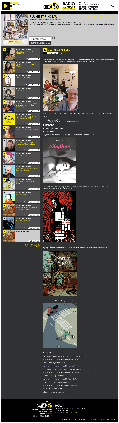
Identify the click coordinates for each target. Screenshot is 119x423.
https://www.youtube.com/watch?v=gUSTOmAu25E (61, 372)
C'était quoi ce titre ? (65, 408)
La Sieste (17, 5)
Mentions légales (111, 419)
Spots (71, 410)
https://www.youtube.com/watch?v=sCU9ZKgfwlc (60, 385)
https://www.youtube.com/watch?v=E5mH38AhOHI (61, 359)
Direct (16, 3)
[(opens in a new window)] (56, 406)
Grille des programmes (89, 5)
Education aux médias (88, 9)
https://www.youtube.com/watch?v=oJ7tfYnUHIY (60, 366)
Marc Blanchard (82, 419)
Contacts (82, 408)
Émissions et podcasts (88, 7)
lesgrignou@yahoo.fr (57, 392)
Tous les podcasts (32, 244)
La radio (82, 3)
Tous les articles (32, 246)
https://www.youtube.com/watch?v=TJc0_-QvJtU (60, 379)
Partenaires (61, 410)
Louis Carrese (102, 419)
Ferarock (74, 413)
